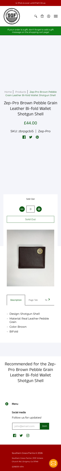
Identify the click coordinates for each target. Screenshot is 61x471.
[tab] (16, 300)
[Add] (39, 209)
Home (8, 91)
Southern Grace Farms (23, 453)
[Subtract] (22, 209)
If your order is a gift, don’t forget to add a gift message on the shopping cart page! (30, 30)
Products (20, 91)
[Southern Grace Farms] (11, 16)
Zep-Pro (44, 131)
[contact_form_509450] (53, 463)
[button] (36, 16)
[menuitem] (36, 16)
